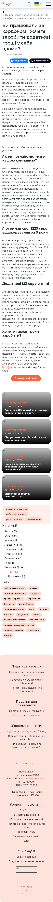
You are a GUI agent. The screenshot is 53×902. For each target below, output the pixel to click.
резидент (43, 609)
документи (22, 615)
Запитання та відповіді (26, 836)
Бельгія (7, 635)
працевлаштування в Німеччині (19, 625)
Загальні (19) (12, 567)
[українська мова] (37, 4)
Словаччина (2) (13, 558)
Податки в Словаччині (26, 715)
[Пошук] (29, 4)
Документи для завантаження (27, 861)
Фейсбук (26, 886)
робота (36, 615)
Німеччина (9, 604)
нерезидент (34, 599)
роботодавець (37, 620)
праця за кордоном (13, 599)
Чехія (31, 609)
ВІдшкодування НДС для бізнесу (26, 731)
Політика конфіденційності (26, 819)
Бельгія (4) (11, 535)
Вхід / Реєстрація (27, 856)
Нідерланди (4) (14, 549)
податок (35, 594)
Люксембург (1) (14, 544)
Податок (8, 615)
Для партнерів (26, 831)
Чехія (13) (10, 562)
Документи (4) (16, 576)
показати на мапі (36, 778)
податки (33, 588)
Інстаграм (26, 893)
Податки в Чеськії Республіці (26, 711)
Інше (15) (13, 572)
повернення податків (16, 509)
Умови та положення (26, 814)
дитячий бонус (26, 604)
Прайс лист (26, 810)
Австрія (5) (11, 531)
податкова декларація (15, 594)
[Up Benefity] (26, 868)
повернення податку (14, 609)
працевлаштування (13, 630)
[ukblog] (3, 12)
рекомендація (34, 519)
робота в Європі (14, 519)
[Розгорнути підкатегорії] (20, 535)
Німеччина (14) (13, 553)
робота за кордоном (16, 514)
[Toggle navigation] (48, 4)
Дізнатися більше (26, 378)
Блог (26, 840)
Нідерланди (33, 630)
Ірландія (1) (11, 540)
